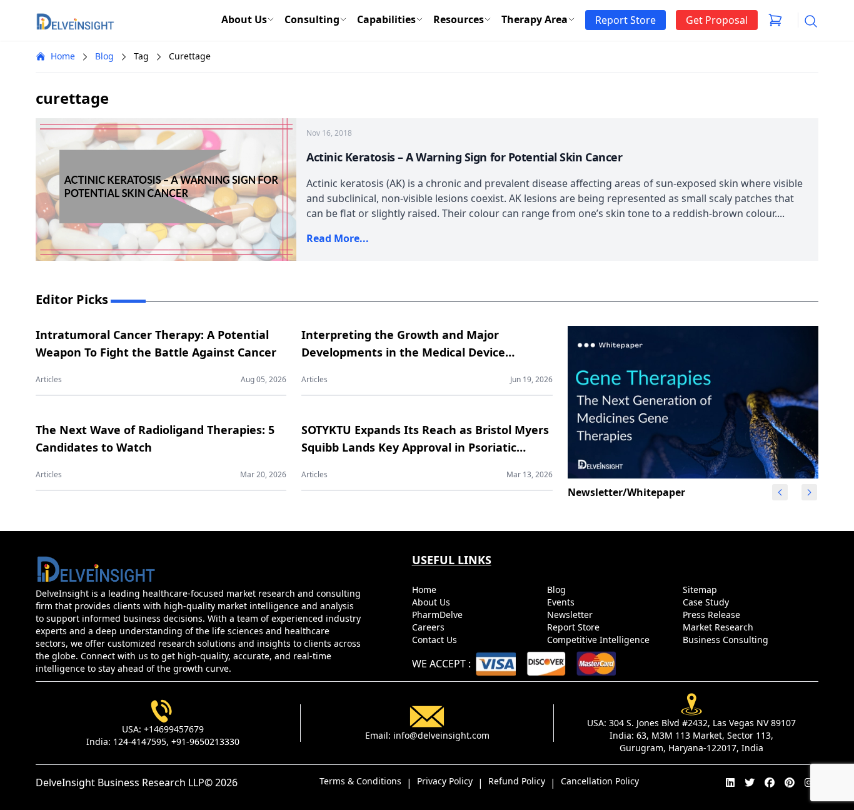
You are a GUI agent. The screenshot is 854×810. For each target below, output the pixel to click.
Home (63, 56)
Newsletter (571, 614)
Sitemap (701, 589)
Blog (104, 56)
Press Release (713, 614)
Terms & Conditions (360, 781)
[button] (808, 492)
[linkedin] (730, 782)
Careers (429, 627)
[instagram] (809, 782)
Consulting (311, 19)
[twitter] (750, 782)
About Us (244, 19)
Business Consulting (727, 639)
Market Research (719, 627)
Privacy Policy (445, 781)
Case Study (707, 602)
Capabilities (386, 19)
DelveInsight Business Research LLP (120, 782)
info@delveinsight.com (441, 735)
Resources (458, 19)
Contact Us (436, 639)
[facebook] (770, 782)
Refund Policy (516, 781)
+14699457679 (174, 729)
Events (562, 602)
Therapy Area (534, 19)
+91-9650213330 (205, 741)
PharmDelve (438, 614)
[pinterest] (790, 782)
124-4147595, (141, 741)
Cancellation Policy (600, 781)
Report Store (574, 627)
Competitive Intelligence (599, 639)
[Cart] (775, 20)
